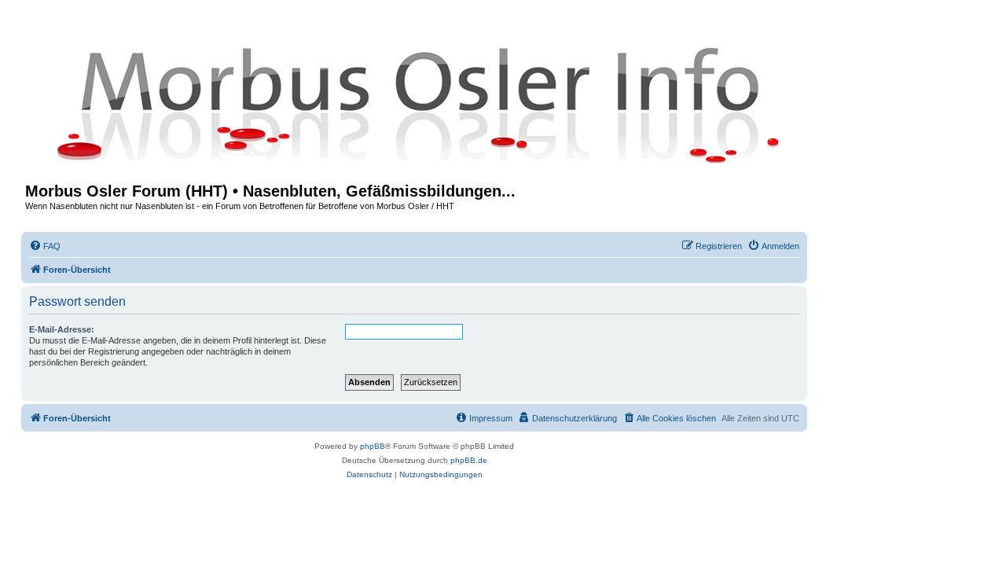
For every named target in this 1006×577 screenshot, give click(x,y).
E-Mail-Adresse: (61, 329)
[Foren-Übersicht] (414, 103)
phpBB (372, 446)
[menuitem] (45, 246)
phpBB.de (468, 460)
